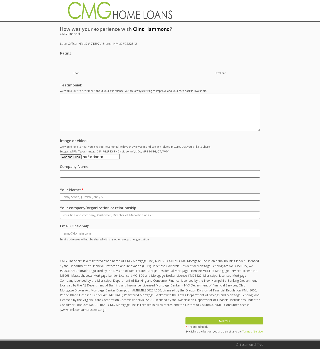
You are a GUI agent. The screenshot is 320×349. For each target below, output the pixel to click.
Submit (224, 321)
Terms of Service (252, 331)
